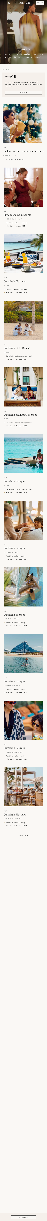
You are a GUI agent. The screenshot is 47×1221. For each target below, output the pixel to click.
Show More (23, 836)
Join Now (23, 92)
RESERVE (40, 3)
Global (7, 286)
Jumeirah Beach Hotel (13, 686)
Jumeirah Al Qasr (11, 552)
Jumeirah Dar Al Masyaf (14, 752)
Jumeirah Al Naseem (12, 619)
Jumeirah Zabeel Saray (12, 156)
